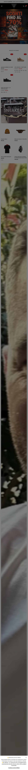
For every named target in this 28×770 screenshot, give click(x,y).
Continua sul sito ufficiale (14, 767)
